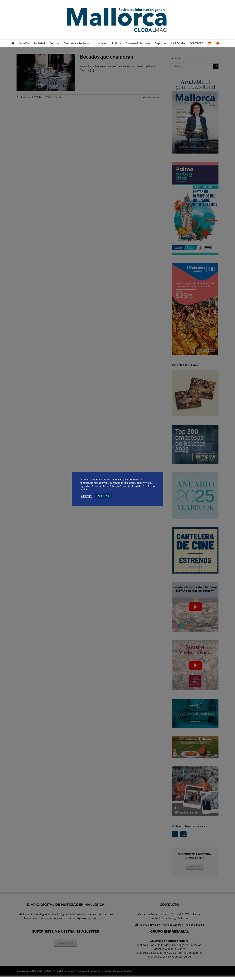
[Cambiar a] (209, 43)
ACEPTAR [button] (103, 496)
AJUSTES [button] (86, 496)
